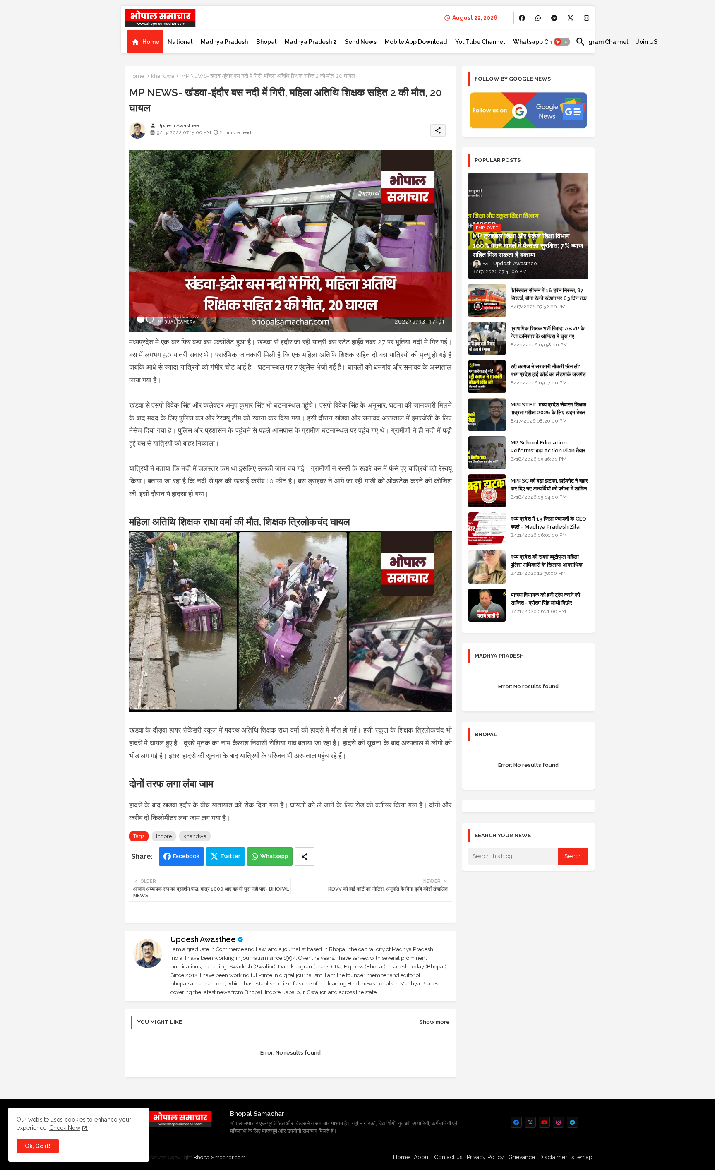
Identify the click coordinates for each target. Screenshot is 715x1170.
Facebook (186, 856)
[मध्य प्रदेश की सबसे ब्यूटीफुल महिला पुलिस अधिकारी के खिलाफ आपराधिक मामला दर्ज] (487, 567)
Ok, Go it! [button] (37, 1146)
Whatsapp (274, 856)
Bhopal (266, 41)
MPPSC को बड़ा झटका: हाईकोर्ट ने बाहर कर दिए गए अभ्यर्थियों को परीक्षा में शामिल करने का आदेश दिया (549, 488)
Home (150, 41)
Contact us (448, 1157)
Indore (164, 836)
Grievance (521, 1157)
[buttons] (522, 18)
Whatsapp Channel (540, 41)
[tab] (145, 41)
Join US (646, 41)
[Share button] (304, 856)
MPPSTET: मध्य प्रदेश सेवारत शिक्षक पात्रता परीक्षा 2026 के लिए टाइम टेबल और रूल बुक (548, 412)
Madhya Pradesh (224, 41)
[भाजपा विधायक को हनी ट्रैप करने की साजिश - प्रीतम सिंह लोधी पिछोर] (487, 605)
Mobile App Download (416, 41)
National (180, 41)
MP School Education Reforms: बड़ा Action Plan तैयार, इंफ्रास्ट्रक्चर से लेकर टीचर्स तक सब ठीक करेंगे (549, 454)
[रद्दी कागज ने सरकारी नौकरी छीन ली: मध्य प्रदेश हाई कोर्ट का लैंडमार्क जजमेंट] (487, 376)
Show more (435, 1022)
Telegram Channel (602, 41)
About (422, 1157)
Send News (361, 41)
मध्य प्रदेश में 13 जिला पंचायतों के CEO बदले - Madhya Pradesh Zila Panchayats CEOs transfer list (548, 530)
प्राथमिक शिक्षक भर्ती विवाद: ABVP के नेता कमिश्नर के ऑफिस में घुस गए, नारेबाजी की (548, 335)
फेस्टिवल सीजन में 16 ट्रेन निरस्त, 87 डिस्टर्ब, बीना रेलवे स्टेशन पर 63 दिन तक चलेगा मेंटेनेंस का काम (549, 297)
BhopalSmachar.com (219, 1157)
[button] (562, 42)
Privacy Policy (485, 1157)
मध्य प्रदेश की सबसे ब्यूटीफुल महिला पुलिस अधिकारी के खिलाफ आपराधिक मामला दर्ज (547, 564)
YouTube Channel (480, 41)
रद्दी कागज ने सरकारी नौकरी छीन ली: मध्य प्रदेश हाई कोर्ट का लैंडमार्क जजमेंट (548, 370)
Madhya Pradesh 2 (310, 41)
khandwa (162, 76)
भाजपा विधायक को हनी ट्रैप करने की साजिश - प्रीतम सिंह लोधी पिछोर (545, 598)
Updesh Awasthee (203, 939)
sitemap (582, 1157)
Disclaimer (553, 1157)
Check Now (64, 1127)
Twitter (230, 856)
